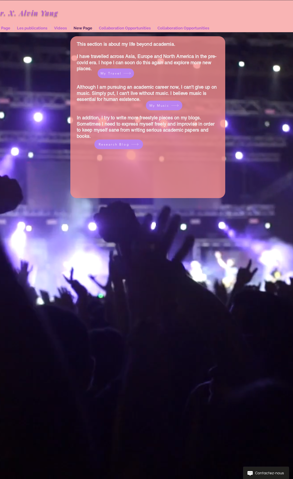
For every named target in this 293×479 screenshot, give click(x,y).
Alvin (30, 12)
